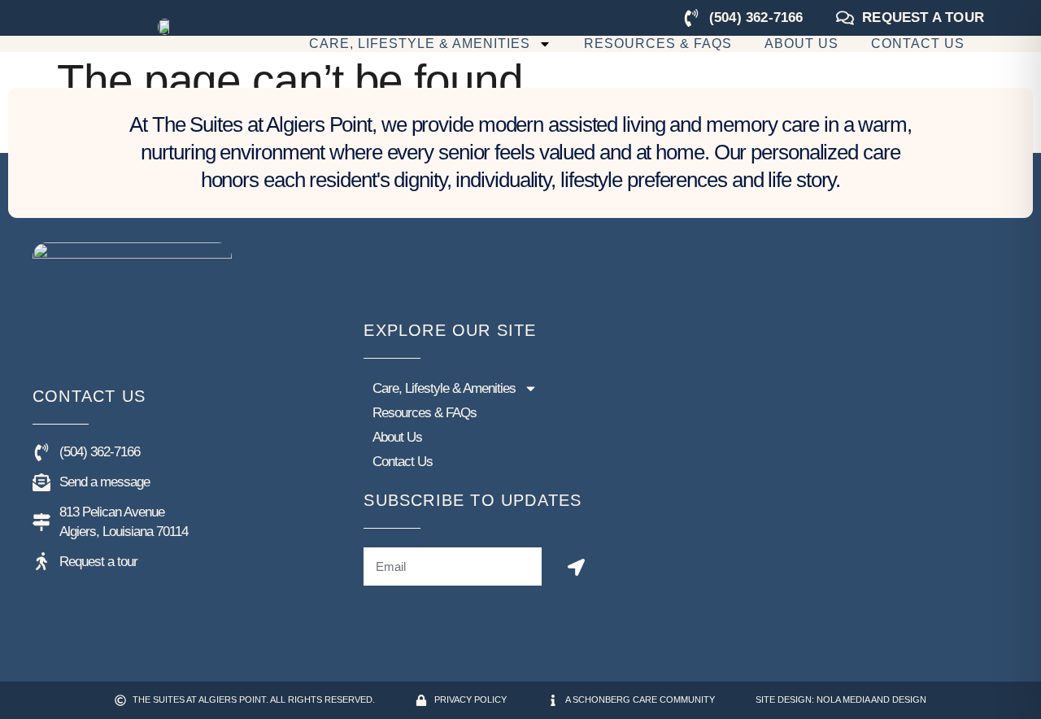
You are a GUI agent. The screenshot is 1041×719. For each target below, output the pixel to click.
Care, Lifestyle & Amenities (419, 43)
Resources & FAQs (658, 43)
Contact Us (918, 43)
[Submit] (576, 567)
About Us (801, 43)
